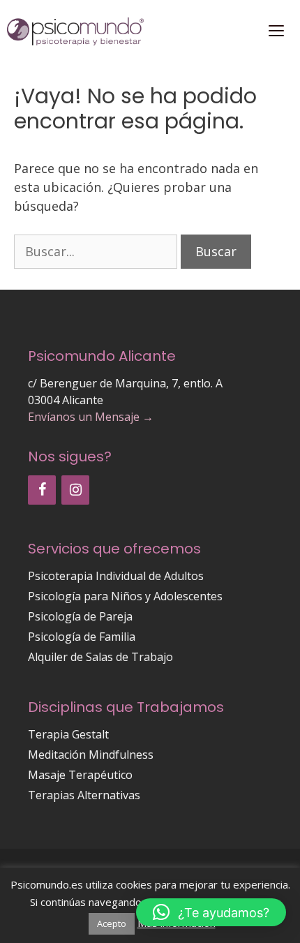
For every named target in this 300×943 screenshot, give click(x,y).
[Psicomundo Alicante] (75, 31)
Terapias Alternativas (84, 795)
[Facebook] (42, 490)
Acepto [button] (111, 923)
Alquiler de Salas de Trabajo (100, 656)
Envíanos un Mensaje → (90, 416)
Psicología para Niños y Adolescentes (125, 596)
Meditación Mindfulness (90, 754)
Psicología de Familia (81, 636)
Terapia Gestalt (68, 734)
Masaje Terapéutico (80, 774)
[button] (211, 912)
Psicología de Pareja (80, 616)
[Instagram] (75, 490)
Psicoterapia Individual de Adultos (116, 576)
